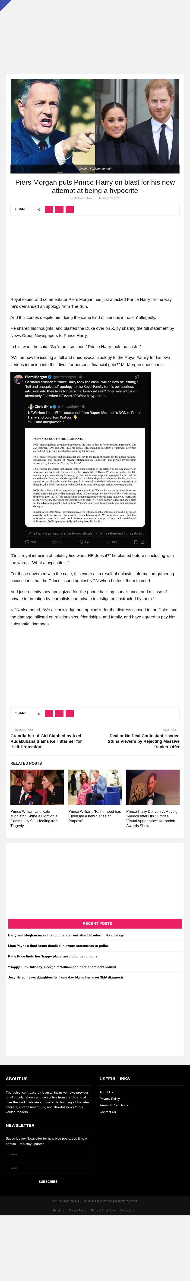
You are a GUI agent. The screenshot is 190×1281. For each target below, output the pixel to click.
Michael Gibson (83, 198)
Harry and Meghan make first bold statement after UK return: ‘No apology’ (66, 935)
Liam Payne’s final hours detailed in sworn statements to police (58, 946)
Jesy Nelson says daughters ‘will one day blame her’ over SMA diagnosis (66, 977)
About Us (106, 1092)
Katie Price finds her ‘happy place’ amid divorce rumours (53, 956)
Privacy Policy (110, 1099)
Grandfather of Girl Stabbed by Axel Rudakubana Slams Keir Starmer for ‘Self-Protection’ (46, 741)
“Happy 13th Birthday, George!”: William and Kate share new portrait (62, 967)
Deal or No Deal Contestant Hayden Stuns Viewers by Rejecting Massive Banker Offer (144, 741)
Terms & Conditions (114, 1105)
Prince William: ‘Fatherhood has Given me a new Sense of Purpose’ (94, 816)
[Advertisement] (95, 32)
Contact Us (108, 1112)
